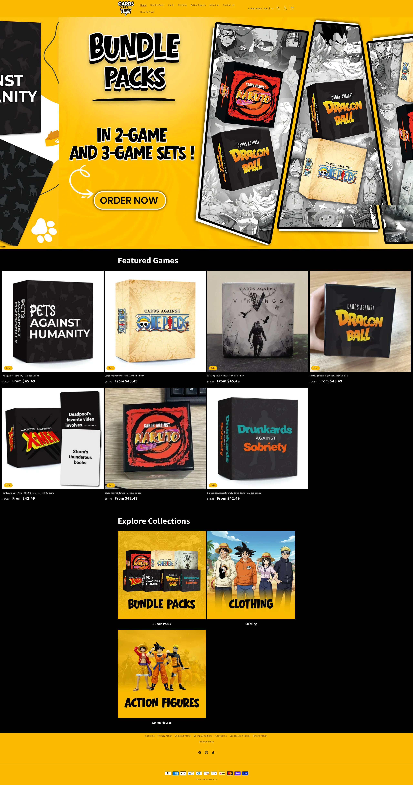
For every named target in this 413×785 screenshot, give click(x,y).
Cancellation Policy (240, 735)
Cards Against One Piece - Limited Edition (124, 376)
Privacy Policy (165, 735)
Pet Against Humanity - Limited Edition (21, 376)
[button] (278, 8)
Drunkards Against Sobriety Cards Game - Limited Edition (234, 493)
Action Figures (161, 722)
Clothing (251, 624)
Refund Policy (206, 741)
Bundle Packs (162, 624)
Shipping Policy (183, 735)
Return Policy (260, 735)
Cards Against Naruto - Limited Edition (123, 493)
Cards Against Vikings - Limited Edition (225, 376)
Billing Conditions (203, 735)
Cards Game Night (209, 779)
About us (150, 735)
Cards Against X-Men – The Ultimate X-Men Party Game (28, 493)
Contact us (221, 735)
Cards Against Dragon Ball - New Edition (329, 376)
